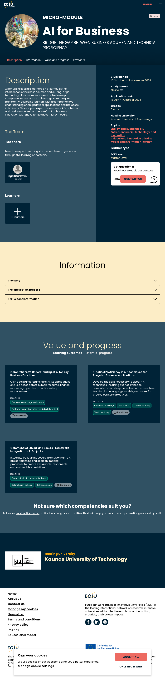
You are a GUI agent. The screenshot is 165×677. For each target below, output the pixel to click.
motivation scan (27, 513)
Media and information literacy (131, 141)
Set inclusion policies (22, 485)
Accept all (131, 657)
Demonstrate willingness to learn (28, 402)
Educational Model (22, 635)
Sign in (147, 4)
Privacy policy (18, 625)
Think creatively (101, 412)
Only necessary (131, 666)
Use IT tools (124, 405)
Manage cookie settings (36, 666)
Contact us (16, 604)
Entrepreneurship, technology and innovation (133, 134)
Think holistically (142, 405)
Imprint (13, 630)
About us (14, 599)
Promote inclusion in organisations (29, 478)
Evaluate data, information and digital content (35, 409)
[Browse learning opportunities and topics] (160, 4)
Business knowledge (104, 405)
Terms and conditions (24, 619)
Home (12, 594)
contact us (133, 179)
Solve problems (44, 485)
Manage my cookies (23, 609)
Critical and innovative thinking (131, 138)
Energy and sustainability (127, 129)
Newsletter (16, 614)
